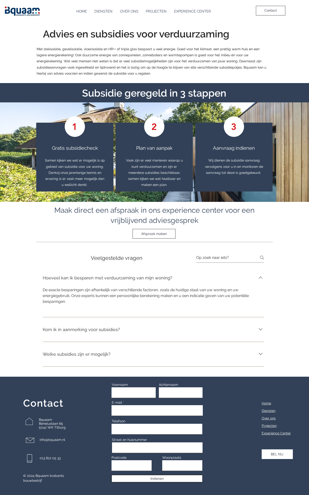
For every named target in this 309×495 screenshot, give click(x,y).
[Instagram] (7, 247)
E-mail (117, 402)
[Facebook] (7, 258)
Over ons (269, 418)
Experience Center (276, 433)
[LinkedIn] (7, 236)
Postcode (119, 457)
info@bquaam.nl (52, 440)
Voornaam (120, 384)
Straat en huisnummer (129, 439)
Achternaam (168, 384)
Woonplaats (171, 457)
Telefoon (118, 421)
